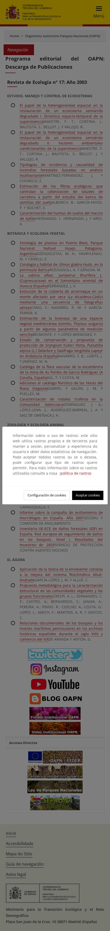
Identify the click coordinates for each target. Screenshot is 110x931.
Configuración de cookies (47, 495)
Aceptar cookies (88, 495)
